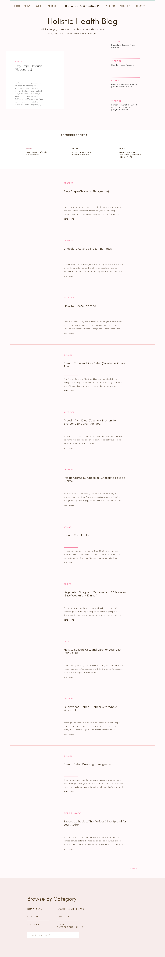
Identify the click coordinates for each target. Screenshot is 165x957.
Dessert (19, 62)
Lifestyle (69, 641)
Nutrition (116, 61)
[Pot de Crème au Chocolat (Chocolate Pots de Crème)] (37, 487)
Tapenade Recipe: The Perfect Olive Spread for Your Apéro (95, 823)
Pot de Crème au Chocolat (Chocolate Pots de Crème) (94, 479)
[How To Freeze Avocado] (37, 315)
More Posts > (136, 868)
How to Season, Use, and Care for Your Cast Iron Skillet (92, 651)
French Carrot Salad (77, 535)
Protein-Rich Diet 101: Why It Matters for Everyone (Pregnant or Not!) (124, 107)
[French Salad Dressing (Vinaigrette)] (37, 773)
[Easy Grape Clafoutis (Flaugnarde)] (15, 153)
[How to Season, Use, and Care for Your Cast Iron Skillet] (37, 659)
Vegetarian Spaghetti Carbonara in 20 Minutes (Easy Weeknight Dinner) (95, 594)
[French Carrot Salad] (37, 544)
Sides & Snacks (73, 813)
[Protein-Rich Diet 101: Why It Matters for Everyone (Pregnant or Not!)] (37, 430)
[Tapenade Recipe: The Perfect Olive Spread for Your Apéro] (37, 831)
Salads (115, 81)
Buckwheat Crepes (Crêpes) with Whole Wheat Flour (90, 708)
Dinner (67, 584)
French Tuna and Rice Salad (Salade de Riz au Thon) (124, 85)
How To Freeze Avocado (122, 65)
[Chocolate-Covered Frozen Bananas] (61, 153)
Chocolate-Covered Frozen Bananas (82, 153)
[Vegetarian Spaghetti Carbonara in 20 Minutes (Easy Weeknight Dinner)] (37, 602)
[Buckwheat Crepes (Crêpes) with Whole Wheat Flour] (37, 716)
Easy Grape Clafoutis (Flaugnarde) (28, 67)
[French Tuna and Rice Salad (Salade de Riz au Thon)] (107, 153)
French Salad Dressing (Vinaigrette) (87, 764)
